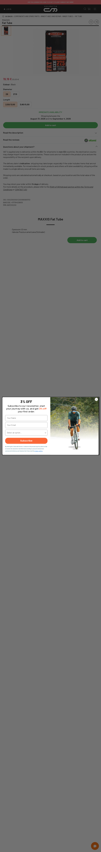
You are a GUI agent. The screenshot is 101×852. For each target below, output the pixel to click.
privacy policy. (38, 451)
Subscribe (26, 441)
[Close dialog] (96, 399)
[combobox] (25, 432)
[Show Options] (45, 432)
